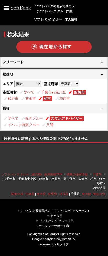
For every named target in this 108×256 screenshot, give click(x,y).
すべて (29, 92)
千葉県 (97, 174)
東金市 (30, 99)
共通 (49, 125)
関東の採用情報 (77, 174)
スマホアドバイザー (67, 118)
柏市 (47, 99)
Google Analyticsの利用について (54, 239)
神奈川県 (99, 194)
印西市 (64, 99)
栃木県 (41, 194)
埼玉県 (63, 194)
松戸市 (13, 99)
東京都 (86, 194)
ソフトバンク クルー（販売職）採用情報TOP (31, 174)
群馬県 (52, 194)
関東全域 (17, 194)
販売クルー (34, 118)
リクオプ (63, 244)
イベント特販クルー (23, 125)
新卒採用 (56, 216)
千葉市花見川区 (53, 92)
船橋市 (79, 92)
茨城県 (29, 194)
